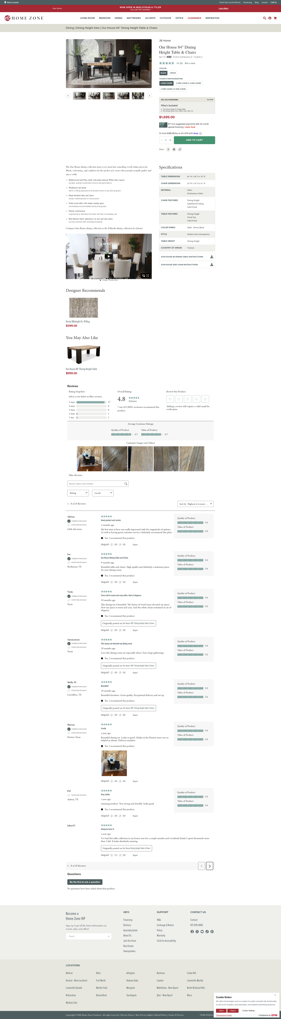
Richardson (71, 995)
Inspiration (212, 18)
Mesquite (130, 988)
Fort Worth (101, 980)
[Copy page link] (180, 149)
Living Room (87, 18)
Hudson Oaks (132, 980)
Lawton (160, 980)
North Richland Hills (196, 988)
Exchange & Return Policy (165, 927)
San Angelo (131, 995)
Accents (150, 18)
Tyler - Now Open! (165, 995)
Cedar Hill (191, 973)
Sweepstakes (129, 951)
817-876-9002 (196, 925)
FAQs (159, 920)
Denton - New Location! (76, 980)
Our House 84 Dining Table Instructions (182, 256)
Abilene (69, 973)
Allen (98, 973)
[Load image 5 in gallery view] (138, 96)
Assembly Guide (130, 930)
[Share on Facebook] (168, 149)
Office (179, 18)
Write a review (190, 63)
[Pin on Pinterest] (174, 149)
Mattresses (134, 18)
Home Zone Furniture (91, 1015)
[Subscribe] (108, 936)
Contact (193, 920)
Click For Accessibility (166, 941)
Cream (173, 73)
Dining (118, 18)
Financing (127, 920)
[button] (87, 18)
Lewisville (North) (195, 980)
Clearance (194, 18)
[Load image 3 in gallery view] (108, 96)
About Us (127, 935)
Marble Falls (101, 988)
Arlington (130, 973)
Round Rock (101, 995)
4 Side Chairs (166, 83)
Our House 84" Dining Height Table (81, 369)
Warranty (161, 935)
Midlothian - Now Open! (167, 988)
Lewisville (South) (74, 988)
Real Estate (128, 946)
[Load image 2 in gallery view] (94, 96)
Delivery (127, 925)
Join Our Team (129, 941)
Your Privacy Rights (144, 1015)
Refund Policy (161, 1015)
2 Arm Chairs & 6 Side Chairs (173, 89)
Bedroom (104, 18)
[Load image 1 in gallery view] (79, 96)
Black (163, 73)
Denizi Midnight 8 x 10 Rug (78, 321)
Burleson (161, 973)
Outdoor (165, 18)
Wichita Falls (71, 1003)
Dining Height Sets (88, 27)
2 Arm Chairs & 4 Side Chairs (188, 83)
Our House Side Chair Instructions (179, 264)
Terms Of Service (176, 1015)
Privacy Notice (127, 1015)
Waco (189, 995)
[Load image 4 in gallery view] (123, 96)
